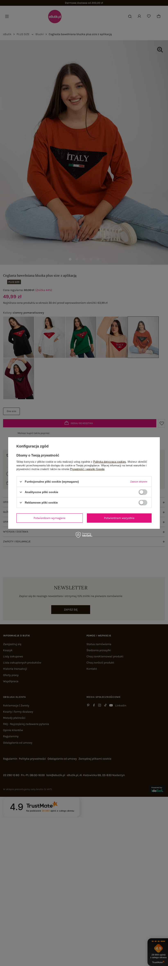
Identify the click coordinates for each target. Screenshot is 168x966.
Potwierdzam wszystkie (119, 518)
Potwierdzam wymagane (49, 518)
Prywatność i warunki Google (87, 469)
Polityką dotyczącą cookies (109, 461)
